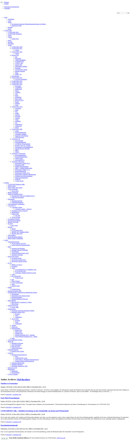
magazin (17, 118)
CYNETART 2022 (13, 32)
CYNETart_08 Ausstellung (22, 144)
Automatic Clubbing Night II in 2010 (25, 273)
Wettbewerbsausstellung (22, 166)
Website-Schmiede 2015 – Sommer (25, 335)
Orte (16, 94)
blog (16, 111)
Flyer (16, 356)
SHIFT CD (18, 74)
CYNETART (8, 30)
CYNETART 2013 (16, 82)
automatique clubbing (21, 66)
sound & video (15, 286)
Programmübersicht (20, 132)
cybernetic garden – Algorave (23, 209)
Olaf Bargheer (23, 379)
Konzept (17, 314)
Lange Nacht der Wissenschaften (20, 245)
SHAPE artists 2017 (17, 233)
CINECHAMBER (20, 60)
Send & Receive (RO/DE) (22, 148)
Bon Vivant (18, 98)
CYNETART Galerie (21, 69)
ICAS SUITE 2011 (20, 271)
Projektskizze (15, 294)
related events (19, 158)
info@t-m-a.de (61, 438)
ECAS (10, 263)
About (9, 35)
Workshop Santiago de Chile (19, 366)
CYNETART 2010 (16, 107)
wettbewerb (18, 126)
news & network (16, 276)
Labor (9, 21)
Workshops (18, 97)
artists (16, 110)
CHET (13, 274)
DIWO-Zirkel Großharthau (15, 238)
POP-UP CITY (19, 100)
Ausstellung (18, 87)
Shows (17, 90)
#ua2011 (17, 115)
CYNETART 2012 (16, 84)
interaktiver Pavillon (17, 255)
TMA (5, 17)
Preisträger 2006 (19, 165)
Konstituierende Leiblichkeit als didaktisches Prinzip (22, 292)
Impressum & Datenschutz (11, 7)
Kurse (9, 29)
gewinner (17, 116)
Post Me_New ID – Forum (22, 145)
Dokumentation (15, 328)
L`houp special (19, 181)
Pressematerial (15, 372)
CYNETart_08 (15, 139)
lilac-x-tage (14, 225)
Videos (17, 50)
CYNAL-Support (13, 374)
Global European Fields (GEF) (20, 253)
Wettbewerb (18, 89)
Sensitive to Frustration (9, 383)
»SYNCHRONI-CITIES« (15, 340)
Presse (9, 40)
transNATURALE (13, 305)
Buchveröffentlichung (21, 157)
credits (17, 113)
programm (18, 108)
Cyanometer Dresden (14, 219)
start (12, 279)
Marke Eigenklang (13, 192)
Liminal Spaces (15, 289)
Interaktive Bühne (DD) (18, 312)
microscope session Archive (19, 261)
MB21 (17, 150)
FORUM (17, 179)
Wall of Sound (15, 281)
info (16, 57)
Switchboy (14, 266)
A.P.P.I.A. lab (19, 63)
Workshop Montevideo (17, 363)
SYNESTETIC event (21, 358)
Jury (16, 123)
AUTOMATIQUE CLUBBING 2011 (26, 269)
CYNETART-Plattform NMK (16, 184)
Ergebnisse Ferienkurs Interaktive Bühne (22, 310)
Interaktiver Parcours (17, 343)
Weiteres (17, 103)
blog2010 (8, 394)
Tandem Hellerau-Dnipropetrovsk (24, 361)
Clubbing (17, 92)
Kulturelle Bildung (13, 349)
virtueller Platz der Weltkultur (19, 250)
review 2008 (14, 307)
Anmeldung (18, 317)
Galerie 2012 (15, 38)
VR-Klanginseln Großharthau (16, 204)
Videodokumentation (17, 202)
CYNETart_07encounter (18, 153)
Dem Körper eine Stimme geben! (20, 296)
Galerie (10, 37)
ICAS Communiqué (17, 282)
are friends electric (16, 258)
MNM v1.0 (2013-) (16, 265)
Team (16, 105)
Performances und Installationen (24, 147)
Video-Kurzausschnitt (17, 197)
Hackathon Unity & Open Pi (19, 210)
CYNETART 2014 (16, 81)
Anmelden (7, 8)
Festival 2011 (15, 55)
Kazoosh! (18, 68)
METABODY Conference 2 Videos (21, 302)
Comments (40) (16, 434)
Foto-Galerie (15, 191)
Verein (9, 22)
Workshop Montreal (17, 364)
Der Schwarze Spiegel (14, 220)
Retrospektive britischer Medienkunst (25, 174)
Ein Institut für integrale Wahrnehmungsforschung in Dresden (28, 24)
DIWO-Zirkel (12, 186)
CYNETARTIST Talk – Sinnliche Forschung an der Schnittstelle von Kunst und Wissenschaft (35, 411)
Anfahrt (13, 325)
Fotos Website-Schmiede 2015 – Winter (26, 336)
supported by (18, 124)
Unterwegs (14, 327)
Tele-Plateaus (15, 251)
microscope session (13, 256)
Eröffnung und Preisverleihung (23, 176)
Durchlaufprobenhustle (9, 425)
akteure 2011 (18, 65)
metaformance (15, 212)
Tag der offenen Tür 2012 (18, 243)
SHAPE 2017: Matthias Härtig (20, 232)
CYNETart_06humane (17, 161)
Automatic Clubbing (21, 134)
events (13, 268)
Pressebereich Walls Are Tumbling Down (23, 196)
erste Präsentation (16, 345)
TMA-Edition (12, 235)
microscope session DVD (18, 260)
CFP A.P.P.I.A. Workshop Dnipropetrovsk (27, 359)
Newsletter (11, 43)
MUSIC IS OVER (13, 222)
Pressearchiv (11, 369)
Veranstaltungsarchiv (13, 242)
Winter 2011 (18, 332)
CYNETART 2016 (16, 52)
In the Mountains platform (15, 237)
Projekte (6, 183)
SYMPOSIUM (19, 61)
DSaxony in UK (12, 368)
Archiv (10, 45)
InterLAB (10, 341)
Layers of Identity (13, 189)
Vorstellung (11, 19)
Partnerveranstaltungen (21, 177)
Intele (9, 247)
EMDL (10, 287)
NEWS (13, 229)
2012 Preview (15, 76)
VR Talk (17, 215)
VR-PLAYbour (15, 217)
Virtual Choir (15, 214)
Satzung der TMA (16, 25)
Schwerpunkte (19, 140)
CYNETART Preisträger (15, 34)
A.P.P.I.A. (10, 353)
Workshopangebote (16, 201)
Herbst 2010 (18, 330)
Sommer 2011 (19, 333)
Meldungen (14, 371)
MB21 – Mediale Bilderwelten (23, 168)
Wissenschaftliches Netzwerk (19, 299)
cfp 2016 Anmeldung (21, 79)
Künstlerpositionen (16, 297)
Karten (17, 102)
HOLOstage (14, 304)
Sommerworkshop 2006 (14, 291)
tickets (17, 127)
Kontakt (10, 27)
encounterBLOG (20, 160)
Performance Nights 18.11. (22, 163)
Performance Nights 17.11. (22, 169)
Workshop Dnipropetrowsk (19, 354)
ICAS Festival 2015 (17, 230)
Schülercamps (12, 309)
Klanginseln (11, 199)
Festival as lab (19, 278)
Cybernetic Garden (16, 207)
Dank (16, 73)
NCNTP (10, 224)
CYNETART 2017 (16, 48)
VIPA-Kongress (19, 137)
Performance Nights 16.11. (22, 173)
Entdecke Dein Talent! (17, 351)
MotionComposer (20, 71)
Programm (18, 58)
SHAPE (10, 227)
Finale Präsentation (16, 348)
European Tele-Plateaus (21, 135)
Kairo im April (15, 346)
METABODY (12, 300)
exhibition (18, 121)
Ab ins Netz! (15, 319)
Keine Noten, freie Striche (15, 187)
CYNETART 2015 (16, 77)
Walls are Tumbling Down (15, 194)
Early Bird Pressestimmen (10, 398)
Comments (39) (16, 394)
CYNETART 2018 (16, 47)
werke (17, 119)
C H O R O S (12, 205)
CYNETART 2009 (16, 129)
